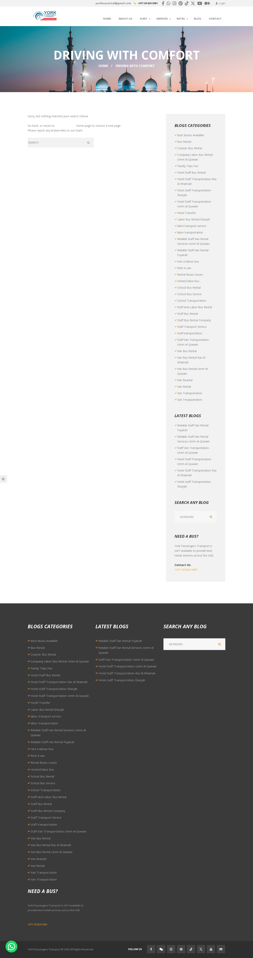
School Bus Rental (189, 287)
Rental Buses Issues (190, 274)
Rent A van (184, 268)
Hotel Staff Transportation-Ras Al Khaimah (59, 682)
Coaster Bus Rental (189, 148)
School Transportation (191, 300)
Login (222, 3)
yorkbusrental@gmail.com (113, 3)
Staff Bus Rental (187, 314)
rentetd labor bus (188, 281)
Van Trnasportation (189, 400)
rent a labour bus (188, 261)
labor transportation (190, 232)
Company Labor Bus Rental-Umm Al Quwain (60, 661)
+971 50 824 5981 (148, 3)
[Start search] (89, 142)
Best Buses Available (190, 135)
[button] (11, 946)
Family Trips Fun (187, 166)
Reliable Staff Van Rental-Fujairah (52, 742)
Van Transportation (189, 393)
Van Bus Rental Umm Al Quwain (51, 852)
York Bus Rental (65, 126)
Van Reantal (185, 380)
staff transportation (189, 333)
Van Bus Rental (187, 351)
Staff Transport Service (192, 327)
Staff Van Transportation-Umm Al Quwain (58, 831)
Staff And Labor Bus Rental (194, 307)
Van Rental (184, 386)
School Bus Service (189, 294)
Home (103, 66)
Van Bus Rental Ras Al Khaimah (51, 845)
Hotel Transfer (186, 213)
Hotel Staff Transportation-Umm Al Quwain (60, 696)
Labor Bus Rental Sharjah (193, 219)
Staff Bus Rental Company (194, 320)
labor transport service (191, 226)
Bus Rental (184, 142)
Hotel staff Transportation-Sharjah (54, 689)
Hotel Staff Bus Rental (191, 172)
